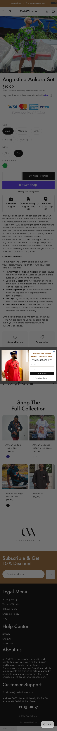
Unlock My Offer (42, 373)
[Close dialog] (54, 351)
